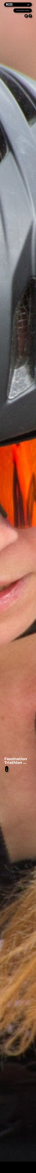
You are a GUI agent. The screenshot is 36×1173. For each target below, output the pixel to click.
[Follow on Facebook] (30, 15)
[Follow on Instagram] (26, 15)
